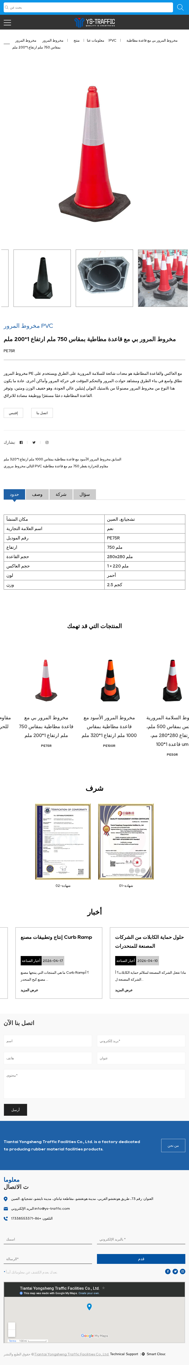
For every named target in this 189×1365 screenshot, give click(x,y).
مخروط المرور (52, 40)
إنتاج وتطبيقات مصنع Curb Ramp (44, 937)
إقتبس (13, 412)
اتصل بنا (42, 412)
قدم (141, 1259)
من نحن (173, 1145)
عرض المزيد (18, 989)
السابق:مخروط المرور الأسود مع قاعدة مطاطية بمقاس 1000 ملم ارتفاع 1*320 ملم (62, 459)
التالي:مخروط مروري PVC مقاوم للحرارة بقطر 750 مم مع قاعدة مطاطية (56, 466)
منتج (77, 40)
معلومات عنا (95, 40)
